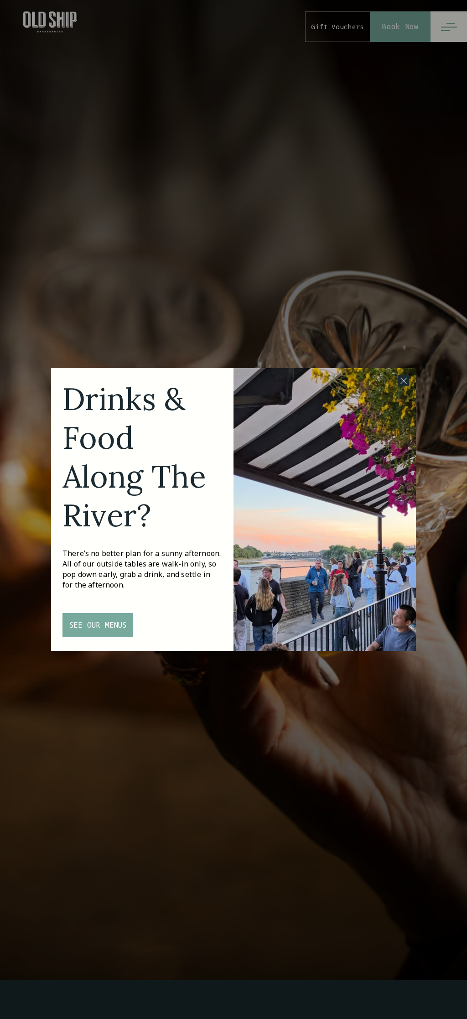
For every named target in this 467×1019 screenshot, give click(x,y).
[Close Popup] (403, 380)
